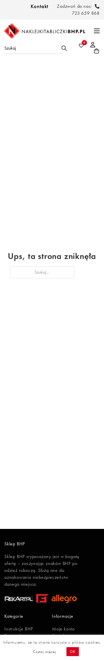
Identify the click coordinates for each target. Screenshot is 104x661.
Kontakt (40, 6)
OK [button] (72, 651)
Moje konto (63, 629)
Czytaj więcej (44, 651)
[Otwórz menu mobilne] (97, 31)
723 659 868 (86, 13)
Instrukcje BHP (18, 629)
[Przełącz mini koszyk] (97, 51)
